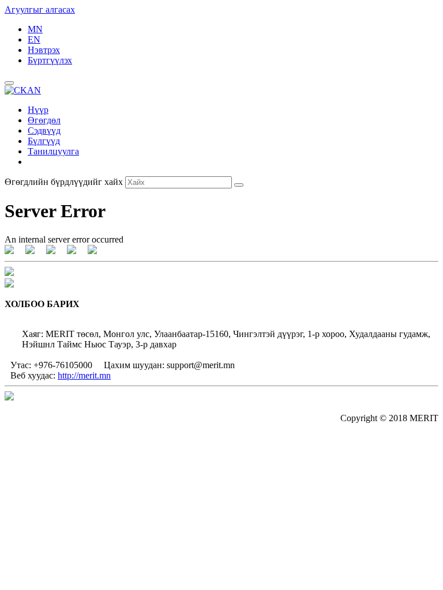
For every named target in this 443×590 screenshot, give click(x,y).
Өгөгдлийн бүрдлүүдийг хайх (64, 182)
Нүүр (38, 110)
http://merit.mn (84, 375)
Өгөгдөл (44, 120)
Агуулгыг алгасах (40, 9)
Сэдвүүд (44, 130)
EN (34, 39)
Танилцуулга (53, 151)
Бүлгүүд (44, 141)
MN (35, 29)
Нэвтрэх (44, 50)
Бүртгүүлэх (50, 60)
